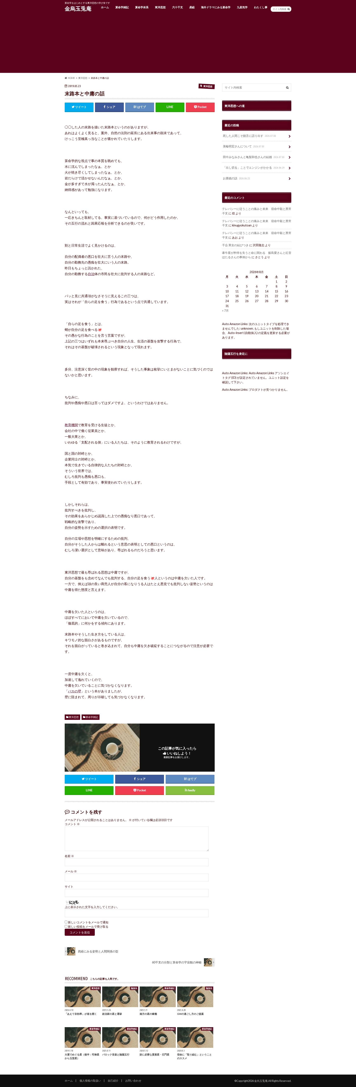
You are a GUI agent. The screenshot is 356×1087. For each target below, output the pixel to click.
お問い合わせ (133, 1080)
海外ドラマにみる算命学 (216, 7)
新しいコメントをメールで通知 (88, 922)
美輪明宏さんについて (243, 146)
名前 (69, 856)
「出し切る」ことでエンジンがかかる (254, 167)
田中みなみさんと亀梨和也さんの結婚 (254, 157)
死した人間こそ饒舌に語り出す (249, 135)
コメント (72, 824)
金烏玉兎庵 (78, 8)
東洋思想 (160, 7)
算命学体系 (142, 7)
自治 (91, 274)
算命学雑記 (122, 7)
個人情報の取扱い (90, 1080)
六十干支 (177, 7)
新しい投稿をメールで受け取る (88, 926)
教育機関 (71, 425)
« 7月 (225, 310)
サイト (69, 886)
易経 (192, 7)
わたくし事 (260, 7)
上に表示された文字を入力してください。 (92, 907)
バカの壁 (74, 691)
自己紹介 (113, 1080)
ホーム (105, 7)
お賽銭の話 (236, 178)
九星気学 (242, 7)
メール (71, 871)
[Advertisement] (178, 44)
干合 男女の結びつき (235, 245)
